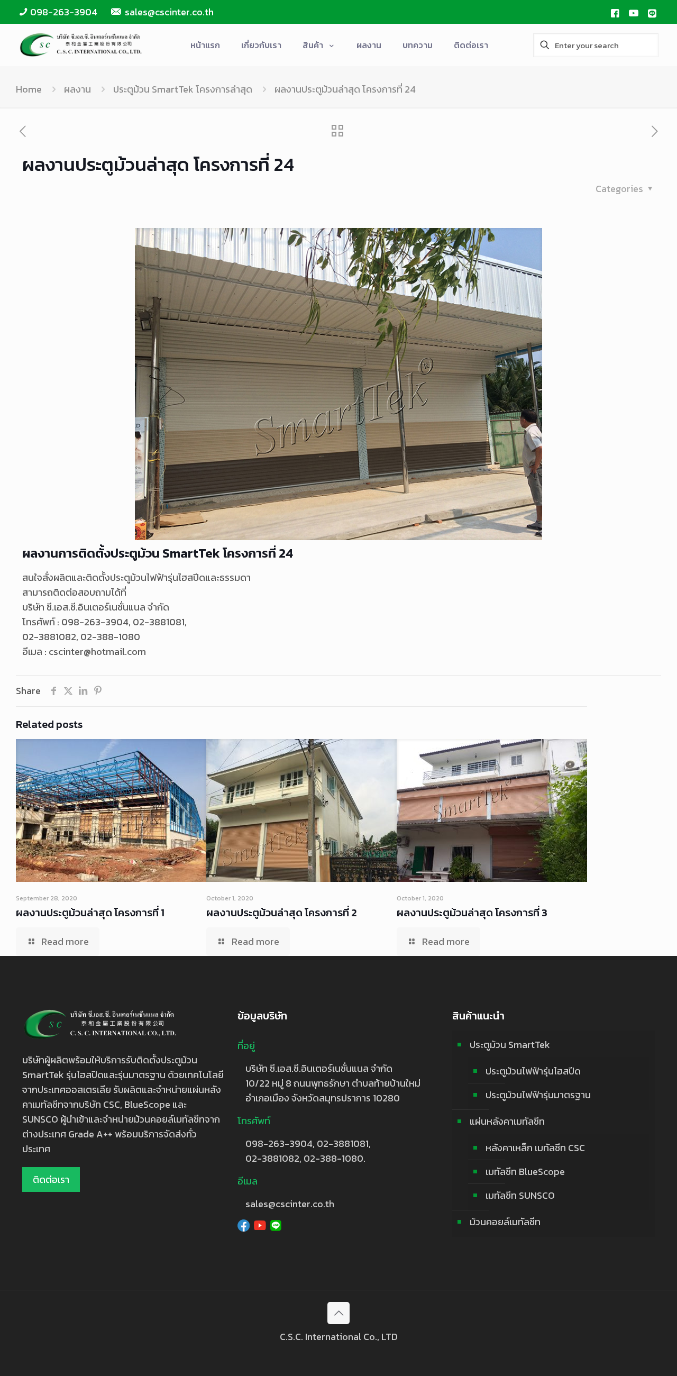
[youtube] (634, 12)
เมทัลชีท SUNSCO (520, 1195)
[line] (652, 12)
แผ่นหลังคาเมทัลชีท (507, 1121)
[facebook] (614, 12)
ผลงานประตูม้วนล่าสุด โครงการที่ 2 (281, 913)
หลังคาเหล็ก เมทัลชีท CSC (535, 1148)
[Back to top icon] (338, 1313)
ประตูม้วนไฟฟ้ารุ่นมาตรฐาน (538, 1095)
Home (29, 89)
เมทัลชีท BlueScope (525, 1171)
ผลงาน (77, 89)
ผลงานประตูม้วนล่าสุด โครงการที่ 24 (345, 89)
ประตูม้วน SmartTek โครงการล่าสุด (182, 89)
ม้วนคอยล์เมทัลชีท (505, 1222)
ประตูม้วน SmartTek (510, 1044)
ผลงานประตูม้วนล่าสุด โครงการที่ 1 (90, 913)
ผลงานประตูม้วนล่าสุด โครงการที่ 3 (472, 913)
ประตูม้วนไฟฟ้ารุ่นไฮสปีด (533, 1071)
